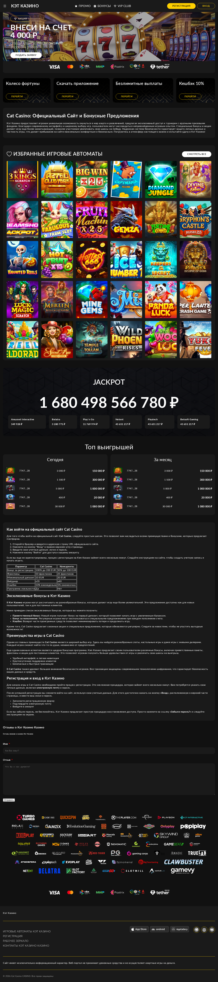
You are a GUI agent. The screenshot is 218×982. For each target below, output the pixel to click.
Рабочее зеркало (15, 941)
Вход (206, 6)
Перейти (17, 96)
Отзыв (7, 760)
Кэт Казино (25, 6)
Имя (5, 744)
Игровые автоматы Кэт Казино (27, 931)
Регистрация (181, 6)
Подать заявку (26, 55)
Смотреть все (196, 154)
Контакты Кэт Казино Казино (26, 945)
